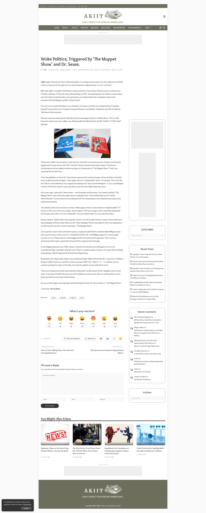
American (68, 85)
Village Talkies (139, 327)
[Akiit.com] (103, 16)
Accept (26, 508)
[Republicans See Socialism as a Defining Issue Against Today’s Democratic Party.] (119, 434)
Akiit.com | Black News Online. (111, 506)
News (91, 70)
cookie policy (27, 504)
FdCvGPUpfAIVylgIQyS (142, 317)
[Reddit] (114, 338)
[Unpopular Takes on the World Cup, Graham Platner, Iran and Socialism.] (55, 434)
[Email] (120, 338)
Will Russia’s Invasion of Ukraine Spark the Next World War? (148, 362)
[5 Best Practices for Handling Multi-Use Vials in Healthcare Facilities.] (151, 434)
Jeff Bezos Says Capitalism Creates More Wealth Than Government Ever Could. (147, 321)
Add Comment (66, 70)
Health (75, 70)
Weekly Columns (116, 70)
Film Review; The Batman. (142, 372)
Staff (45, 70)
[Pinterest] (101, 338)
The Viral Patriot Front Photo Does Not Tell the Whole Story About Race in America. (86, 451)
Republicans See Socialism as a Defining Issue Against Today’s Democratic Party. (117, 451)
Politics (97, 70)
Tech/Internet (105, 70)
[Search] (164, 27)
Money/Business (83, 70)
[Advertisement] (103, 39)
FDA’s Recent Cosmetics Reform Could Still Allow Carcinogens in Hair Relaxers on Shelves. (148, 333)
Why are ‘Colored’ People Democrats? (147, 346)
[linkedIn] (107, 338)
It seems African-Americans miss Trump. (147, 354)
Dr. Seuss (110, 183)
